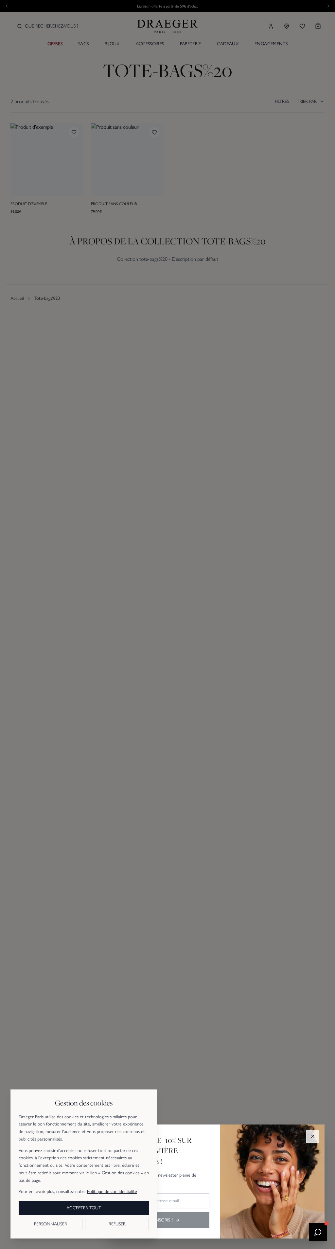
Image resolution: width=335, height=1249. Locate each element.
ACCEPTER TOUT (83, 1208)
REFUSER (117, 1224)
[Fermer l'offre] (312, 1136)
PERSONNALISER (50, 1224)
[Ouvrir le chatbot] (318, 1232)
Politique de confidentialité (112, 1191)
